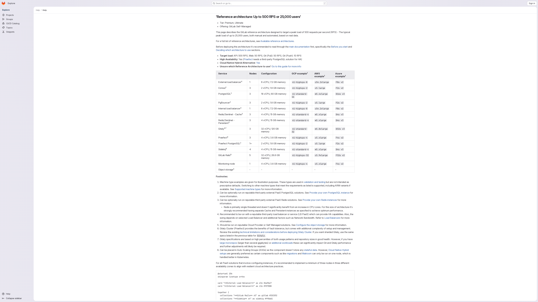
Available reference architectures (277, 41)
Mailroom (307, 253)
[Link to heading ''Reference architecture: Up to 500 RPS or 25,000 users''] (303, 17)
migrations (292, 253)
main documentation (299, 46)
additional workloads (282, 242)
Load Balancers (332, 217)
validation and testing (314, 182)
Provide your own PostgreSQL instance (329, 192)
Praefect (248, 59)
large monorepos (228, 242)
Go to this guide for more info (286, 66)
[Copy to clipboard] (351, 273)
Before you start (339, 46)
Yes (258, 62)
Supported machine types (248, 189)
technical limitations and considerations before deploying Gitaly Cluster (275, 232)
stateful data (310, 250)
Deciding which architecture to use (233, 50)
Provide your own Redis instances (319, 200)
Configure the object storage (310, 225)
